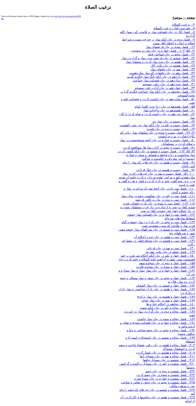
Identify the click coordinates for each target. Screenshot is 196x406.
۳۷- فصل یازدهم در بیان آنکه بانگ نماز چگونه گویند (161, 76)
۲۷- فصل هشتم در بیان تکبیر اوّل (172, 65)
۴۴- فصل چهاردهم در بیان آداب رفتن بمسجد (165, 88)
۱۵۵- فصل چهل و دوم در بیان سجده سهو (167, 263)
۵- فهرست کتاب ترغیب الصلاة (174, 28)
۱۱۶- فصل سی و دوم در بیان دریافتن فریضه (165, 199)
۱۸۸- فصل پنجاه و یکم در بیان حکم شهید (167, 307)
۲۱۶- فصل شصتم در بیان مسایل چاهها (169, 360)
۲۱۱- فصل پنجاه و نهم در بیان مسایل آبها (167, 356)
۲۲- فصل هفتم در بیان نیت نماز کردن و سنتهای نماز (160, 61)
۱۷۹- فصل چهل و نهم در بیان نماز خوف (168, 300)
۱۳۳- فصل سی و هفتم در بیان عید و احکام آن (164, 237)
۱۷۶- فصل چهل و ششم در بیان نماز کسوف (165, 285)
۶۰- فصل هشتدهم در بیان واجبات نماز (169, 110)
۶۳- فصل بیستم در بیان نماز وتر (173, 121)
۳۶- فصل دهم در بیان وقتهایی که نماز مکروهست (162, 73)
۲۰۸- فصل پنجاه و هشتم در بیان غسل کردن (165, 352)
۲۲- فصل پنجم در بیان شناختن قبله (171, 54)
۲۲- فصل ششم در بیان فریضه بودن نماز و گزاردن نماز (158, 58)
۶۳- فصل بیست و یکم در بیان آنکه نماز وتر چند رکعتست (157, 125)
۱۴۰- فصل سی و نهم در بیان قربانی (170, 248)
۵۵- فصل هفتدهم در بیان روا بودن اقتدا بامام (165, 106)
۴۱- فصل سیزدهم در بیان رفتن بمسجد (169, 84)
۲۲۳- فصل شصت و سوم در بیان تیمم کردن (165, 375)
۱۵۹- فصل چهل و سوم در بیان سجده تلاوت (165, 266)
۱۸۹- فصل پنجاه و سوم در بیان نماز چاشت (166, 319)
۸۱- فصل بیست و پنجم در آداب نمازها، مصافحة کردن (159, 147)
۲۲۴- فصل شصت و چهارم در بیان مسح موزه (164, 378)
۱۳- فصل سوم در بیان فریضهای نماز (170, 47)
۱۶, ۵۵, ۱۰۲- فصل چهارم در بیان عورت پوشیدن (163, 50)
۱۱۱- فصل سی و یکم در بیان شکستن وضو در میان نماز (158, 196)
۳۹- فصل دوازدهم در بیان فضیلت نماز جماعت (164, 80)
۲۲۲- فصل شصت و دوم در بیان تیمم (170, 371)
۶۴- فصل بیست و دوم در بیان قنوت (171, 129)
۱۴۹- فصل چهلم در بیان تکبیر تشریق (170, 252)
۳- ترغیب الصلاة (183, 24)
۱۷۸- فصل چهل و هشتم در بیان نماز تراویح (166, 296)
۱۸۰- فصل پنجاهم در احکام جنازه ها (170, 304)
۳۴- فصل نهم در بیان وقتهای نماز (172, 69)
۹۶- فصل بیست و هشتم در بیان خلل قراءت (165, 170)
